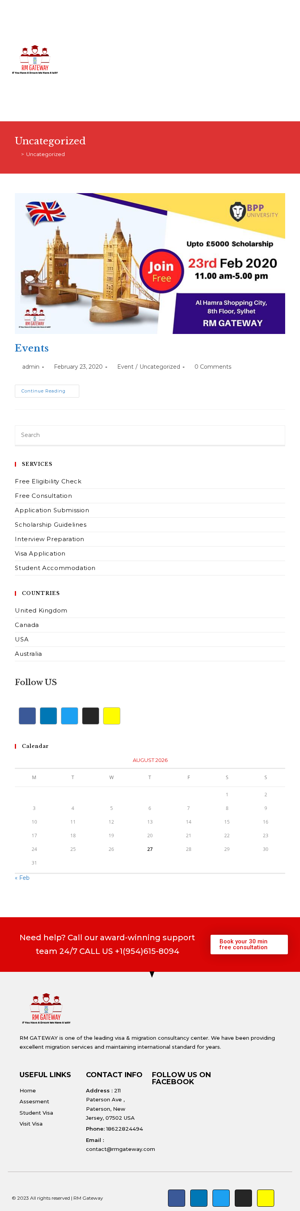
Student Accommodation (55, 568)
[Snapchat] (111, 715)
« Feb (22, 877)
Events (32, 348)
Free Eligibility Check (48, 481)
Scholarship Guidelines (50, 524)
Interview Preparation (49, 539)
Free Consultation (43, 495)
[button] (201, 60)
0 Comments (213, 366)
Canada (27, 625)
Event (125, 366)
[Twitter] (69, 715)
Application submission (52, 510)
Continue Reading (50, 389)
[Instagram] (90, 715)
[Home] (17, 154)
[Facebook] (27, 715)
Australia (28, 653)
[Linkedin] (48, 715)
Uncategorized (45, 154)
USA (22, 639)
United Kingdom (41, 610)
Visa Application (40, 553)
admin (30, 366)
